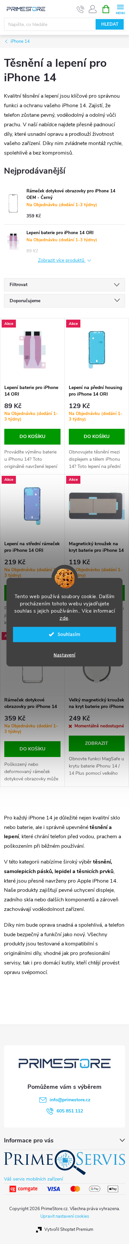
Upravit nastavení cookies (64, 1216)
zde (64, 618)
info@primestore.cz (70, 1100)
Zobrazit (96, 743)
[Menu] (120, 8)
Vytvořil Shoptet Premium (68, 1229)
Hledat (109, 24)
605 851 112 (70, 1111)
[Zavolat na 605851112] (80, 9)
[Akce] (32, 350)
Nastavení (64, 654)
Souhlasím (69, 634)
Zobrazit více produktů (62, 260)
